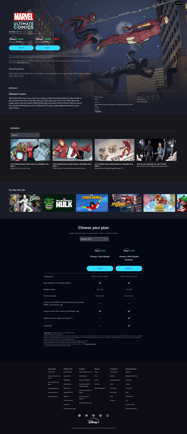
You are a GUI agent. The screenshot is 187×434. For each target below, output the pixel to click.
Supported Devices (68, 392)
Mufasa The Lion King (131, 408)
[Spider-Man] (125, 203)
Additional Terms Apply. (23, 62)
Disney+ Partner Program (70, 408)
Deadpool (128, 372)
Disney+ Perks (67, 376)
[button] (70, 369)
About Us (66, 396)
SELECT (21, 48)
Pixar (96, 376)
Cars (127, 400)
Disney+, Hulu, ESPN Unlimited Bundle (84, 385)
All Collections (114, 372)
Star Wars (97, 384)
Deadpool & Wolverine (131, 376)
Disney (96, 372)
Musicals (112, 376)
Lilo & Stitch (129, 388)
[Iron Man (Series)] (159, 203)
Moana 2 (128, 384)
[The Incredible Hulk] (58, 203)
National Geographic (100, 388)
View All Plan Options (16, 69)
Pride (111, 396)
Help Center (67, 388)
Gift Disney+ (67, 404)
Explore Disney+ (68, 372)
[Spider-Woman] (92, 203)
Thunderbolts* (129, 396)
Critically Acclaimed (115, 380)
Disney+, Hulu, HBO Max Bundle (85, 391)
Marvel (96, 380)
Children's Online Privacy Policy (54, 377)
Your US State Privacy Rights (53, 383)
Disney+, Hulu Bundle (84, 380)
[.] (79, 415)
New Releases (67, 380)
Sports (111, 384)
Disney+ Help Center (90, 344)
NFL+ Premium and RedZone (84, 397)
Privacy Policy (51, 372)
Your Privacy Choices (53, 392)
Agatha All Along (130, 404)
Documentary (113, 392)
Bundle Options (83, 376)
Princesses (112, 400)
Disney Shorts (113, 388)
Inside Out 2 (129, 380)
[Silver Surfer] (25, 203)
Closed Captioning (68, 400)
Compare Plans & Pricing (85, 403)
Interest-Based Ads (52, 396)
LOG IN (178, 3)
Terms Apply (47, 332)
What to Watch (67, 384)
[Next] (183, 202)
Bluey (127, 392)
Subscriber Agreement (53, 388)
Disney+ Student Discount (85, 372)
